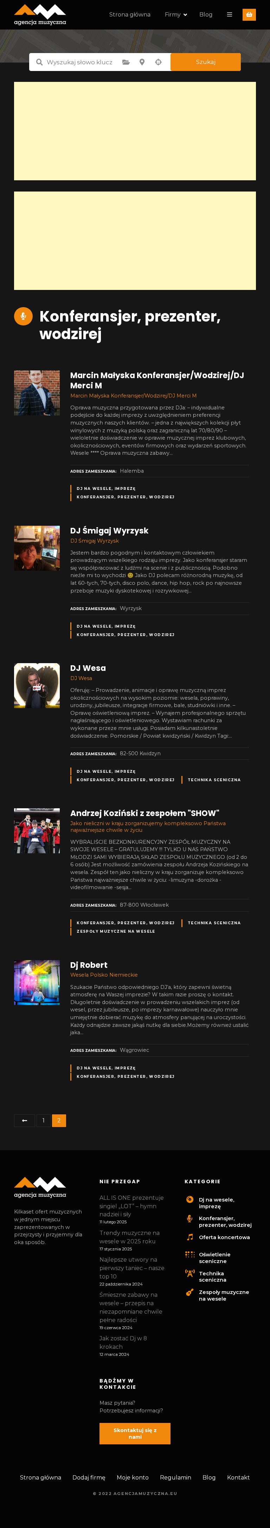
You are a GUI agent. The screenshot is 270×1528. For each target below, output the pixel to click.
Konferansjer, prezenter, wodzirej (126, 497)
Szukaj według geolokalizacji (158, 62)
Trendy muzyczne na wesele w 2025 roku (129, 1237)
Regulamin (175, 1477)
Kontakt (238, 1477)
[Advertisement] (135, 131)
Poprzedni (24, 1120)
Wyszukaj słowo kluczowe (39, 62)
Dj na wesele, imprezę (106, 488)
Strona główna (129, 14)
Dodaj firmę (88, 1477)
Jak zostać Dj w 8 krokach (123, 1342)
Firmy (173, 14)
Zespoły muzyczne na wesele (116, 931)
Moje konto (133, 1477)
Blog (206, 14)
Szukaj (206, 61)
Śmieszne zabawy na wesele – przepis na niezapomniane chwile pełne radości (130, 1307)
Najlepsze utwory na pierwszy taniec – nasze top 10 (132, 1268)
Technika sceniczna (214, 780)
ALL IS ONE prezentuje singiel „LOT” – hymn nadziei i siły (131, 1206)
